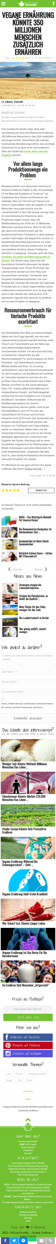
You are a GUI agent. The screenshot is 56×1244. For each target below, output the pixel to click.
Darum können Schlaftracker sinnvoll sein (32, 1196)
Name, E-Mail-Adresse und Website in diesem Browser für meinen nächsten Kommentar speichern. (27, 706)
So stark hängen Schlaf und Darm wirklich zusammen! (28, 1202)
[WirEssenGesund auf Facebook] (54, 3)
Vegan (9, 1080)
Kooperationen (28, 1147)
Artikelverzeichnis (28, 1212)
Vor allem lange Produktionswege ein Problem (23, 117)
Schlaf (7, 1196)
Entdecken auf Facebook (25, 1037)
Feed (28, 1221)
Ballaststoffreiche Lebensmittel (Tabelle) (28, 1169)
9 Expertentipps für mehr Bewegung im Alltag (28, 1187)
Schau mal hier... (34, 468)
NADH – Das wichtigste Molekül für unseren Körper (28, 1184)
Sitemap (28, 1218)
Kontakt (28, 1153)
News (7, 57)
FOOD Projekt (28, 1144)
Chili (19, 1080)
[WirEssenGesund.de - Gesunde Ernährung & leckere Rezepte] (28, 3)
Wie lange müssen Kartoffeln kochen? (28, 1172)
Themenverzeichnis (28, 1215)
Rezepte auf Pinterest (26, 1045)
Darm (29, 1080)
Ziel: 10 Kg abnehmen (28, 1175)
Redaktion (28, 1150)
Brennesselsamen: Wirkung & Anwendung (28, 1166)
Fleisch (19, 1074)
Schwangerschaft (37, 1074)
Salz (8, 1074)
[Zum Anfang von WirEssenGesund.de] (28, 1120)
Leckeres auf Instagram (27, 1053)
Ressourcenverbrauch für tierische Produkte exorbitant (27, 121)
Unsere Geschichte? (28, 1141)
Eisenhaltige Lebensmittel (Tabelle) (28, 1163)
